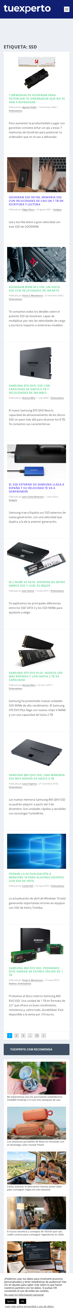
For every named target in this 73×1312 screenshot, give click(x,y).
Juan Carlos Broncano (33, 496)
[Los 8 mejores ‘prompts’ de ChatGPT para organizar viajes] (36, 1258)
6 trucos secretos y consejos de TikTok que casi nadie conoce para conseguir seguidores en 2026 (35, 1233)
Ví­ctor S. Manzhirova (32, 295)
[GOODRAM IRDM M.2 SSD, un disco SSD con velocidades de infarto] (36, 264)
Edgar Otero (28, 209)
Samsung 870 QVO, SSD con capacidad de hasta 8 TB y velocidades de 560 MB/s (29, 389)
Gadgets (57, 209)
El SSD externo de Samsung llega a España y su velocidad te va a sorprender (36, 488)
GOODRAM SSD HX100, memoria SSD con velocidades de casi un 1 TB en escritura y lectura (36, 200)
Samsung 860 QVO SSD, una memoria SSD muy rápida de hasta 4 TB (37, 776)
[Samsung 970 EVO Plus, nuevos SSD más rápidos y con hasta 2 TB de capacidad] (36, 650)
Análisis (13, 983)
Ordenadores (15, 110)
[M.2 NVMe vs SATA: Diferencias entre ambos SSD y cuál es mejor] (36, 559)
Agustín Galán (29, 107)
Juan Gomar (28, 590)
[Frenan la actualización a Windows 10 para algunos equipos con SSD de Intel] (36, 851)
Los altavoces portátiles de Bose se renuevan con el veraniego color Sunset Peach (35, 1143)
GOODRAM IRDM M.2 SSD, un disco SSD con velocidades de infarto (34, 288)
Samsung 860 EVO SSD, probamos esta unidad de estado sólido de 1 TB (36, 971)
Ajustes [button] (10, 1301)
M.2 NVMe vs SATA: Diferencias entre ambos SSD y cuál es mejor (37, 583)
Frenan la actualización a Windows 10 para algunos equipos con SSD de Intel (36, 877)
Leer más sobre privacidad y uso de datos (29, 1306)
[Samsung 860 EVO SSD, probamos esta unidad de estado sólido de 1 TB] (36, 945)
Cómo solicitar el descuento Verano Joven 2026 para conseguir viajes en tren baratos (34, 1188)
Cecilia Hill (27, 885)
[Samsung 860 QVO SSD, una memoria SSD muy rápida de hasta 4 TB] (36, 752)
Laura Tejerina (29, 783)
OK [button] (22, 1301)
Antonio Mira (28, 397)
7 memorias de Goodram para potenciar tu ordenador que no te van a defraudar (37, 98)
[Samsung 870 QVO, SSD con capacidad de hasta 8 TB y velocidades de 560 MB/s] (36, 363)
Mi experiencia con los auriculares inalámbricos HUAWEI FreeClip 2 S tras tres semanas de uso (34, 1098)
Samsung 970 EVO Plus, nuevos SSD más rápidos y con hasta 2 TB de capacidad (36, 676)
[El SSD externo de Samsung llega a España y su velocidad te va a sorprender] (36, 461)
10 (36, 1035)
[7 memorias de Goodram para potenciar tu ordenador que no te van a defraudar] (36, 72)
